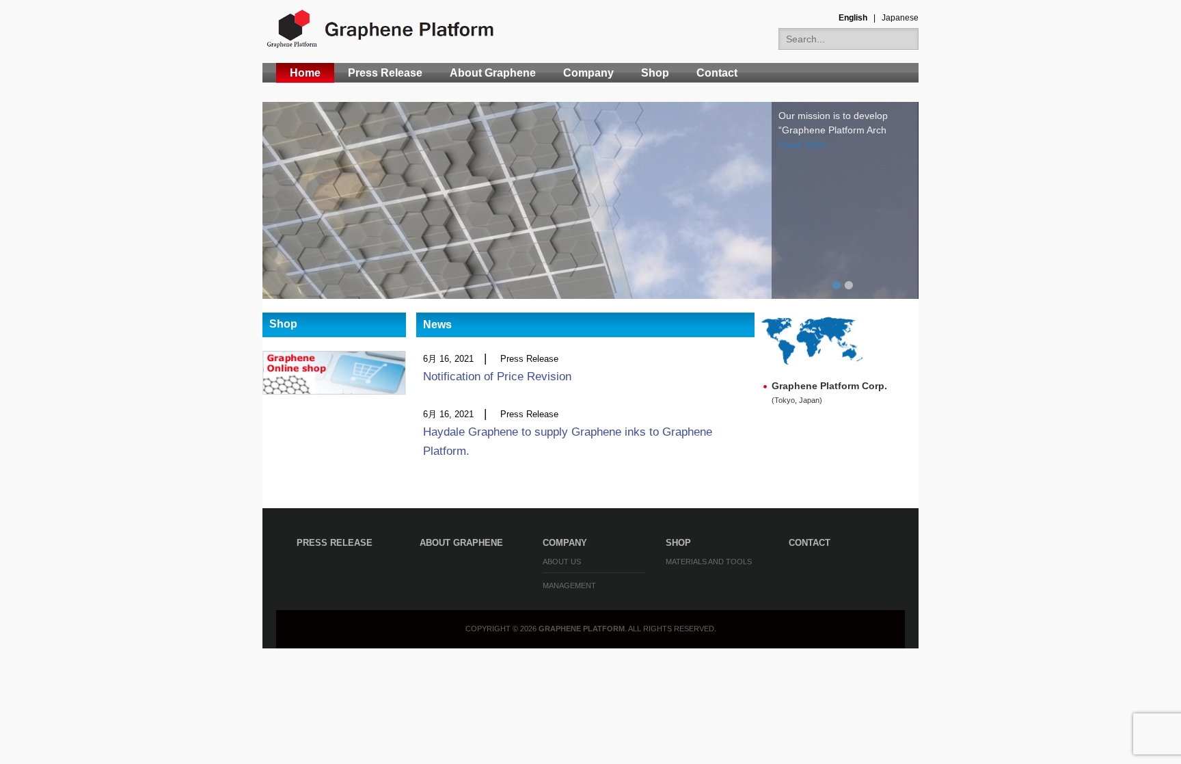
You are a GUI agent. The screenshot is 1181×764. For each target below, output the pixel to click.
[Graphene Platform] (382, 29)
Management (569, 585)
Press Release (385, 73)
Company (588, 73)
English (853, 18)
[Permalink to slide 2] (590, 200)
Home (305, 73)
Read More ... (808, 144)
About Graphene (493, 73)
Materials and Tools (709, 561)
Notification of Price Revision (497, 376)
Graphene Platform (582, 628)
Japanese (900, 18)
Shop (655, 73)
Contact (716, 73)
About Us (562, 561)
